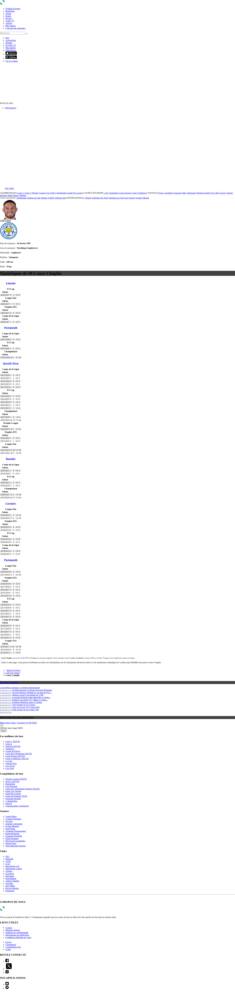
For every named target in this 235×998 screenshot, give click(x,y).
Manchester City (12, 866)
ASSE (8, 861)
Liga (48, 193)
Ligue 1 (20, 193)
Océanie (138, 198)
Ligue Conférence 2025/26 (17, 758)
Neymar (8, 821)
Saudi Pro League (75, 193)
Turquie (229, 193)
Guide (8, 949)
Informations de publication (17, 935)
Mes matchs (10, 26)
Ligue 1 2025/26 (12, 741)
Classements (10, 944)
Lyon (7, 864)
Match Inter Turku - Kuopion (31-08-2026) (18, 723)
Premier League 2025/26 (16, 779)
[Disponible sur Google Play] (11, 58)
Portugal (200, 193)
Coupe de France (12, 751)
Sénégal (22, 195)
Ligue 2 (27, 193)
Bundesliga (62, 193)
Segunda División (13, 798)
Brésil (10, 195)
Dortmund (9, 891)
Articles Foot (11, 763)
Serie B (8, 803)
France (161, 193)
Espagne (177, 193)
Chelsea (8, 871)
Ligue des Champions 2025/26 (18, 754)
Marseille (9, 859)
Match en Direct (13, 670)
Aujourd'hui (10, 40)
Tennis (8, 13)
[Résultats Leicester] (8, 239)
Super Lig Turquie (13, 791)
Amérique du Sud (116, 198)
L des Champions (111, 193)
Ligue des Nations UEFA (16, 796)
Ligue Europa (125, 193)
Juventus (9, 883)
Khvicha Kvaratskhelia (15, 841)
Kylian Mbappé (12, 826)
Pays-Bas (215, 193)
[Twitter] (8, 969)
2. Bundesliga (11, 801)
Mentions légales (12, 930)
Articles (8, 23)
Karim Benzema (12, 833)
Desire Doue (10, 843)
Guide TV (9, 21)
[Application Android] (7, 988)
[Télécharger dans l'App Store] (11, 54)
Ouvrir (3, 731)
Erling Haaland (11, 838)
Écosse (223, 193)
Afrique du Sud (33, 198)
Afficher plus (60, 198)
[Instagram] (7, 972)
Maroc (16, 195)
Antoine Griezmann (13, 824)
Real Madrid (10, 878)
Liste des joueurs (12, 673)
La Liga (8, 761)
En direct (10, 45)
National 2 (9, 749)
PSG (7, 856)
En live (8, 942)
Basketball (9, 11)
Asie (126, 198)
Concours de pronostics (15, 28)
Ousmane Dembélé (13, 836)
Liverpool (9, 873)
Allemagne (191, 193)
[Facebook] (7, 961)
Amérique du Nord (100, 198)
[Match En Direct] (9, 910)
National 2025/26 (12, 746)
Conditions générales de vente (18, 937)
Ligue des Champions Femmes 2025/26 (22, 789)
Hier (7, 38)
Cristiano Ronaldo (13, 819)
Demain (8, 43)
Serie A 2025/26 (12, 781)
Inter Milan (10, 886)
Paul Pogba (10, 829)
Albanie (44, 198)
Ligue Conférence (139, 193)
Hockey (8, 18)
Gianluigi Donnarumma (15, 831)
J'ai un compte (11, 61)
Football (12, 8)
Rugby (8, 16)
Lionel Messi (11, 816)
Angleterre (169, 193)
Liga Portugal (11, 786)
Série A (53, 193)
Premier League (38, 193)
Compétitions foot (13, 947)
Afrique (88, 198)
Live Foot (9, 768)
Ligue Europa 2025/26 (15, 756)
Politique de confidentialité (16, 932)
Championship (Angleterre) (17, 806)
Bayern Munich (12, 888)
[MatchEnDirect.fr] (9, 4)
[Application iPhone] (7, 984)
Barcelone (9, 876)
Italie (184, 193)
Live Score (10, 766)
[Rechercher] (27, 33)
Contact (8, 928)
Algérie (207, 193)
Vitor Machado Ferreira (15, 846)
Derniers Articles (9, 682)
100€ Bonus (10, 50)
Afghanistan (21, 198)
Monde (146, 198)
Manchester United (13, 869)
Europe (132, 198)
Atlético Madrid (12, 881)
